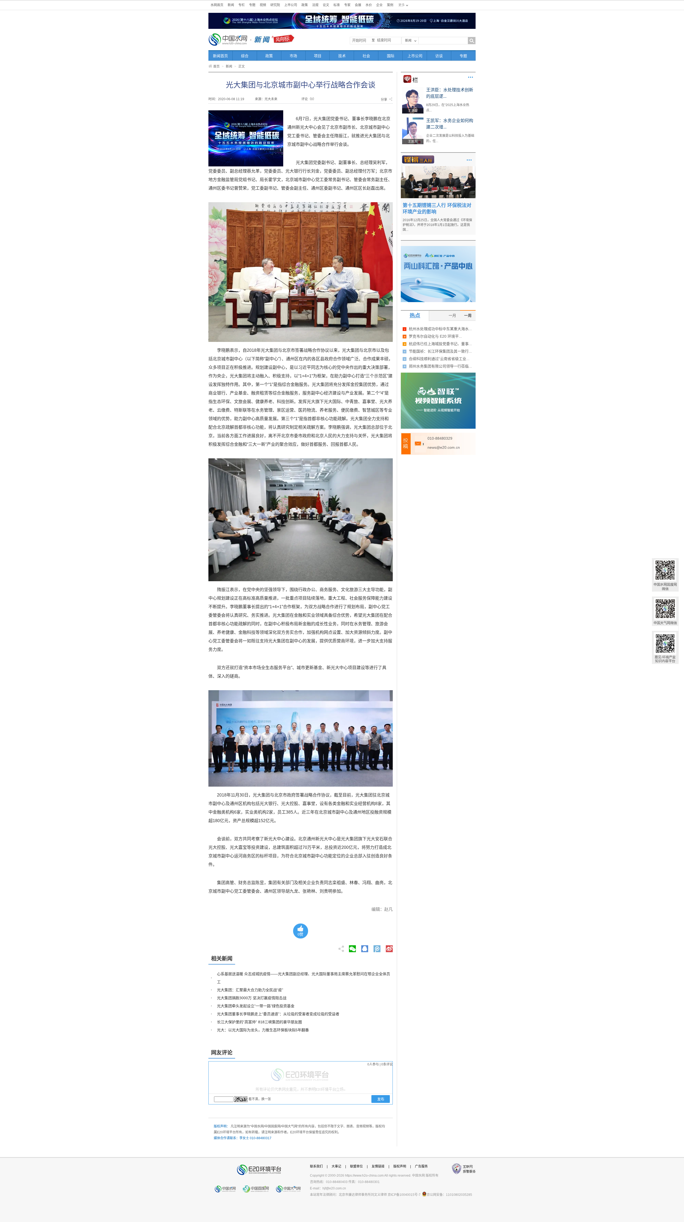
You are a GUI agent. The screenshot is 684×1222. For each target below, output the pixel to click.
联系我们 (316, 1166)
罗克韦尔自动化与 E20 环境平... (435, 336)
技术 (342, 56)
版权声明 (399, 1166)
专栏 (241, 5)
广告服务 (421, 1166)
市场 (293, 56)
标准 (336, 5)
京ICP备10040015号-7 (404, 1195)
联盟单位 (356, 1166)
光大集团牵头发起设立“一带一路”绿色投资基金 (255, 1006)
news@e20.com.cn (444, 447)
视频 (263, 5)
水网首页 (217, 5)
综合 (244, 56)
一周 (468, 315)
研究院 (275, 5)
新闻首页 (220, 56)
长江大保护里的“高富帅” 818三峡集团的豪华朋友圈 (259, 1022)
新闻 (231, 5)
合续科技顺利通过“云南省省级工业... (439, 359)
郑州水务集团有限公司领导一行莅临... (440, 366)
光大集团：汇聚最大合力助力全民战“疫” (250, 990)
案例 (390, 5)
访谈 (439, 56)
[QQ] (364, 947)
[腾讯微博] (377, 947)
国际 (390, 56)
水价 (369, 5)
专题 (252, 5)
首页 (216, 66)
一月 (452, 315)
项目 (317, 56)
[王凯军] (412, 119)
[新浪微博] (389, 947)
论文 (326, 5)
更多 (471, 77)
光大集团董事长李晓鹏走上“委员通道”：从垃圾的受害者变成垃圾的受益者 (278, 1014)
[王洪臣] (412, 89)
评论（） (308, 99)
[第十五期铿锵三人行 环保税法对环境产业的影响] (438, 168)
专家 (347, 5)
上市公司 (290, 5)
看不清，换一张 (259, 1099)
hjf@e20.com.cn (334, 1188)
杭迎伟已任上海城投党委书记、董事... (440, 344)
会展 (358, 5)
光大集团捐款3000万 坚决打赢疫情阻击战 (251, 998)
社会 (366, 56)
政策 (304, 5)
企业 (379, 5)
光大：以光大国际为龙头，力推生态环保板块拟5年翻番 (263, 1030)
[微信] (352, 947)
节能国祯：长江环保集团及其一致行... (440, 351)
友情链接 (378, 1166)
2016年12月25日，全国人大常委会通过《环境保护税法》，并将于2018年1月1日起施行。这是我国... (437, 225)
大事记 (336, 1166)
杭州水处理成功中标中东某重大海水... (440, 329)
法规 (315, 5)
